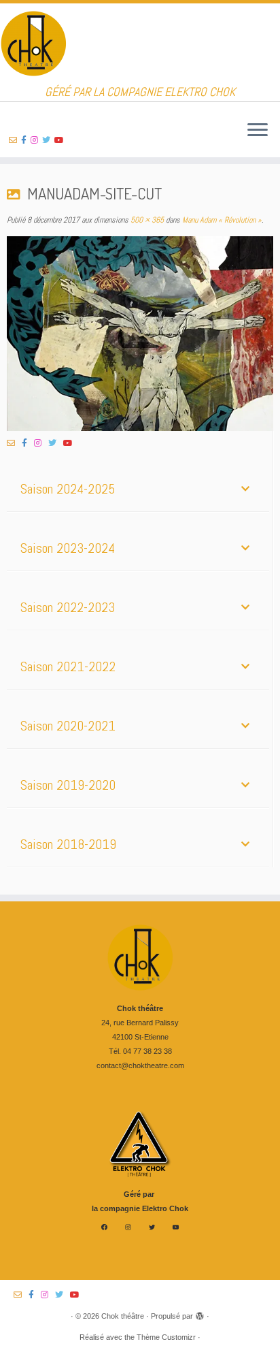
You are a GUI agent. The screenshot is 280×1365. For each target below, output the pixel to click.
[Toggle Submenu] (245, 488)
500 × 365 (146, 219)
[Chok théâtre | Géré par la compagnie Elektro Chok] (140, 44)
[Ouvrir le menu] (257, 131)
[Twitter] (152, 1227)
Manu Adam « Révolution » (221, 219)
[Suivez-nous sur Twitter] (48, 140)
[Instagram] (128, 1227)
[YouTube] (175, 1227)
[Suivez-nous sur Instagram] (36, 140)
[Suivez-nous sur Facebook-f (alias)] (26, 140)
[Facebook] (104, 1227)
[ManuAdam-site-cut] (140, 333)
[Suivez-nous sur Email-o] (15, 140)
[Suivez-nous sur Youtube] (61, 140)
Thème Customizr (166, 1337)
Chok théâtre (122, 1316)
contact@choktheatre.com (140, 1065)
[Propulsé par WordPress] (200, 1314)
